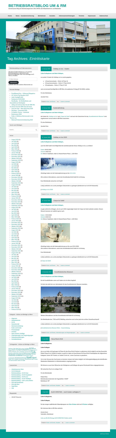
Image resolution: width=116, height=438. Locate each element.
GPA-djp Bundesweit (17, 382)
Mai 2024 (14, 190)
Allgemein (14, 318)
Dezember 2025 (15, 154)
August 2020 (15, 275)
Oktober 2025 (15, 158)
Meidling (20, 354)
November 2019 (15, 292)
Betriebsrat (41, 16)
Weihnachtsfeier (13, 360)
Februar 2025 (15, 173)
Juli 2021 (14, 254)
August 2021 (15, 252)
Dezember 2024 (15, 177)
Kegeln (24, 353)
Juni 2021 (14, 256)
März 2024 (14, 194)
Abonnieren (13, 82)
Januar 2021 (14, 266)
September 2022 (16, 228)
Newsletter (28, 354)
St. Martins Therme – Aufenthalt (20, 112)
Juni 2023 (14, 211)
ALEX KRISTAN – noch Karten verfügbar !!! (65, 392)
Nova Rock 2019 (57, 339)
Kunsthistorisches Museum (64, 272)
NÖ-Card (34, 354)
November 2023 (15, 201)
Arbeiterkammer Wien (17, 369)
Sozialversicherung (20, 358)
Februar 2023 (15, 218)
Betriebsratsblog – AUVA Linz (19, 376)
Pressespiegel (15, 329)
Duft (9, 351)
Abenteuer (10, 348)
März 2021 (14, 262)
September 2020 (16, 273)
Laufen (33, 353)
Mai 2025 (14, 168)
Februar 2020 (15, 286)
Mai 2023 (14, 213)
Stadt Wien (14, 386)
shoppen (31, 355)
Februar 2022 (15, 241)
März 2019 (14, 307)
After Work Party (17, 348)
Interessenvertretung (17, 326)
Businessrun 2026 (16, 114)
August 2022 (15, 230)
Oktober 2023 (15, 203)
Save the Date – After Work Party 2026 (22, 108)
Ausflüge (27, 348)
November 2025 (15, 156)
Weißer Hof (20, 360)
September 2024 (16, 183)
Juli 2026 (14, 141)
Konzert (28, 353)
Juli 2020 (14, 277)
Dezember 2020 (15, 268)
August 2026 (15, 139)
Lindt (17, 354)
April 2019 (14, 305)
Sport (34, 358)
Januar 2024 (14, 198)
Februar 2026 (15, 151)
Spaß (29, 357)
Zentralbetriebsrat (16, 339)
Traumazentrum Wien (29, 359)
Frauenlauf (21, 351)
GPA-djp (33, 351)
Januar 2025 (14, 175)
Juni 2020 (14, 279)
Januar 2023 (14, 220)
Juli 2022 (14, 232)
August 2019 (15, 298)
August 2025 (15, 162)
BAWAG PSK (15, 349)
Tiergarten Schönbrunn (19, 359)
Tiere (13, 359)
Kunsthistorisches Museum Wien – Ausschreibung (56, 328)
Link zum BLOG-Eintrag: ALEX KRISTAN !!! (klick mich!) (56, 418)
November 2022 (15, 224)
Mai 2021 (14, 258)
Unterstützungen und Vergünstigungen (65, 332)
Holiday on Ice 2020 (60, 137)
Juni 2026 (14, 143)
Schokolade (26, 355)
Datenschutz (104, 16)
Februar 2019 (15, 309)
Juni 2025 (14, 166)
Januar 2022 (14, 243)
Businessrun (34, 349)
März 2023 (14, 217)
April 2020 (14, 283)
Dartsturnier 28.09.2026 (18, 99)
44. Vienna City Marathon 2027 (20, 95)
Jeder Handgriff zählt (17, 97)
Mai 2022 (14, 235)
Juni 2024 (14, 188)
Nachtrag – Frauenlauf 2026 (19, 110)
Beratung (30, 349)
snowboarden (11, 357)
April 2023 (14, 215)
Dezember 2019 (15, 290)
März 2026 (14, 149)
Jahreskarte (15, 353)
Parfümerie (11, 355)
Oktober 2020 (15, 271)
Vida (9, 360)
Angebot (22, 348)
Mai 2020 (14, 281)
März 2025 (14, 171)
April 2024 (14, 192)
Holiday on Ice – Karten (61, 69)
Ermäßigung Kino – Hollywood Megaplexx (23, 93)
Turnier (36, 359)
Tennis (9, 359)
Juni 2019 (14, 302)
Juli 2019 (14, 300)
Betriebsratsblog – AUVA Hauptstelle (21, 375)
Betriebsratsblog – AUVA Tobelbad (21, 378)
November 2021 (15, 247)
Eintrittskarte (13, 351)
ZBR (24, 360)
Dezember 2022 (15, 222)
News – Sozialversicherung (25, 16)
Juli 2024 (14, 186)
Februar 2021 (15, 264)
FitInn (18, 351)
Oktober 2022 (15, 226)
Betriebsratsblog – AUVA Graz (19, 373)
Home (10, 16)
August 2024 (15, 185)
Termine (81, 16)
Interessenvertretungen (67, 16)
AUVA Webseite (15, 371)
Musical (24, 354)
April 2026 (14, 147)
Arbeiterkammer (15, 320)
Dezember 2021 (15, 245)
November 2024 (15, 179)
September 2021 (16, 251)
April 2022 (14, 237)
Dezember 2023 (15, 200)
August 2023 (15, 207)
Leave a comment (65, 101)
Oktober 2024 (15, 181)
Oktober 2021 (15, 249)
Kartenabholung (58, 108)
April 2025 (14, 169)
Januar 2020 (14, 288)
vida (12, 388)
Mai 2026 (14, 145)
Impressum (92, 16)
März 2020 (14, 285)
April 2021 (14, 260)
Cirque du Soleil (58, 200)
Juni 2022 (14, 234)
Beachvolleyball (23, 350)
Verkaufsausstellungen (17, 337)
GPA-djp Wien (15, 384)
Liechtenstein (11, 354)
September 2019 (16, 296)
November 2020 (15, 269)
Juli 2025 (14, 164)
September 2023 (16, 205)
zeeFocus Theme (104, 433)
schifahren (19, 355)
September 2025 (16, 160)
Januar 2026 (14, 152)
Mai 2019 (14, 303)
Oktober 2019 (15, 294)
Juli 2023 (14, 209)
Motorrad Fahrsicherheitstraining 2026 (22, 120)
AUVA (13, 322)
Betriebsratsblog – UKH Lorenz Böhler (22, 380)
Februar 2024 (15, 196)
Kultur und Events (50, 101)
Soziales (52, 16)
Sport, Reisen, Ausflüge (18, 333)
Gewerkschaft (15, 324)
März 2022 (14, 239)
